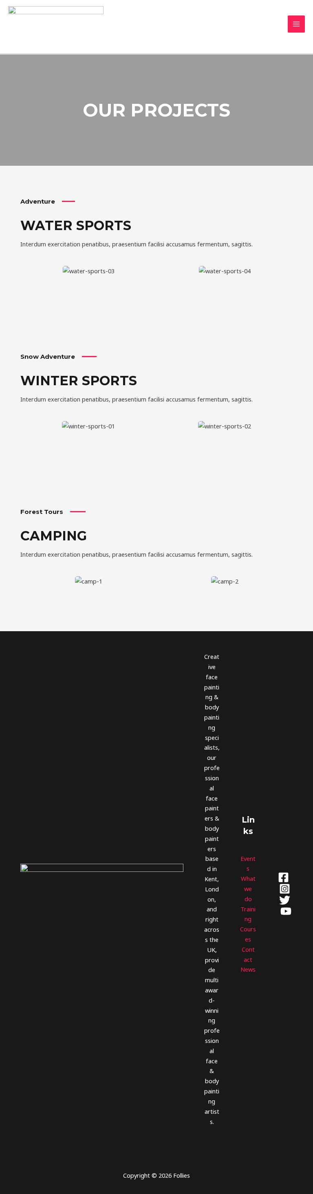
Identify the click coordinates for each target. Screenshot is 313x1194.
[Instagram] (284, 888)
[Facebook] (283, 877)
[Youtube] (285, 911)
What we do (248, 888)
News (248, 969)
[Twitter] (284, 900)
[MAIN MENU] (296, 24)
